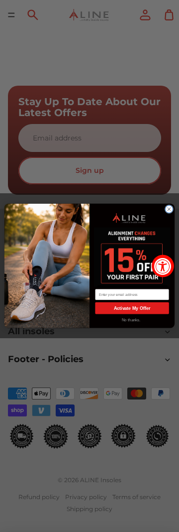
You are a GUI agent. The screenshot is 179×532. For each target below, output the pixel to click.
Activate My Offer (132, 308)
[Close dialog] (169, 209)
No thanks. (131, 320)
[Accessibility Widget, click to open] (163, 266)
